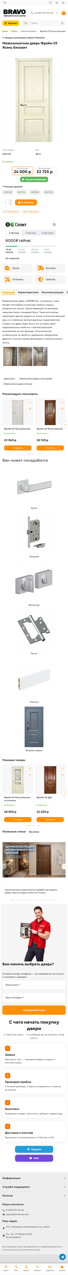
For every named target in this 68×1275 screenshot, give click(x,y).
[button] (3, 424)
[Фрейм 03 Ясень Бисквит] (17, 412)
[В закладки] (30, 402)
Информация (11, 1178)
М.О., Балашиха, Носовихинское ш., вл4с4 (28, 1226)
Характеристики (28, 292)
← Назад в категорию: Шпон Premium (23, 37)
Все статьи (34, 832)
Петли (34, 653)
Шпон (14, 31)
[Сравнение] (57, 2)
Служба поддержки (16, 1187)
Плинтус (34, 701)
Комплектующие (52, 292)
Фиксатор (34, 604)
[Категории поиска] (25, 23)
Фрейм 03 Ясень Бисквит (17, 428)
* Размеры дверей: (12, 186)
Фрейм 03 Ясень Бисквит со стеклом (17, 799)
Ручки (34, 508)
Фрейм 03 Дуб (44, 797)
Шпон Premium (28, 31)
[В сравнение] (30, 408)
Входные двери (34, 750)
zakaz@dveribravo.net (17, 1214)
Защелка (34, 556)
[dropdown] (4, 2)
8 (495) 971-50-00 (44, 12)
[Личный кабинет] (63, 2)
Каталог (7, 1195)
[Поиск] (62, 23)
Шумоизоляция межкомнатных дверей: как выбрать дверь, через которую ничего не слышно (31, 891)
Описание (8, 292)
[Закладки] (50, 2)
